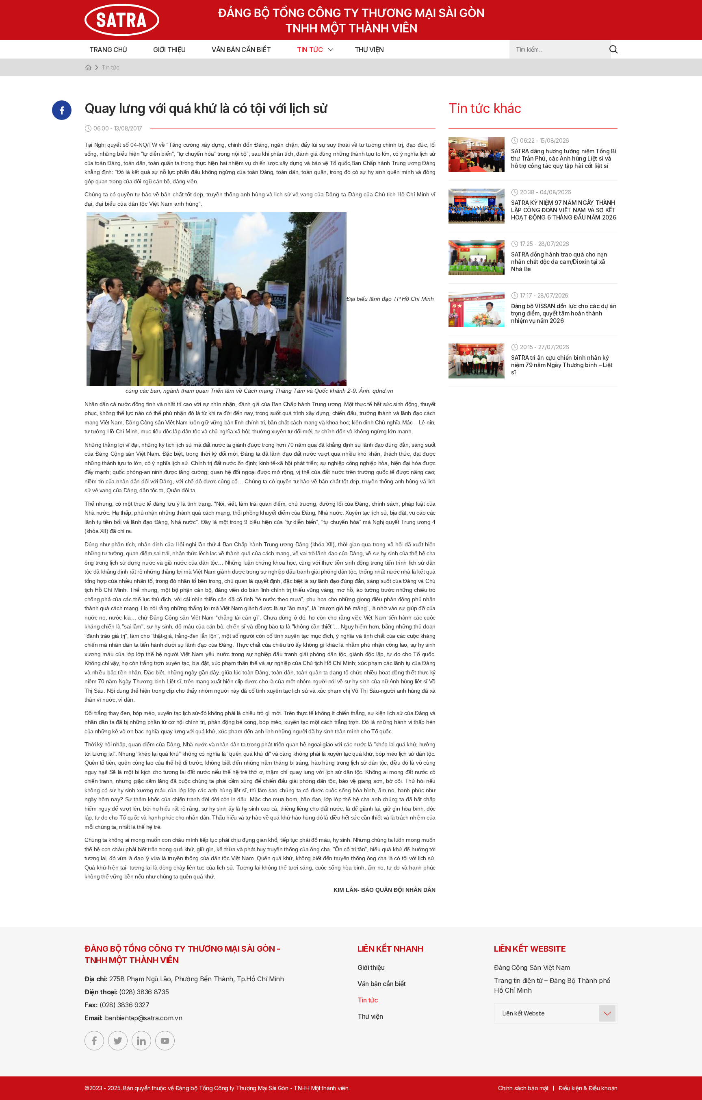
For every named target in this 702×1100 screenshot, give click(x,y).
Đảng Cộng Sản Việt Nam (532, 967)
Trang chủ (108, 50)
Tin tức (310, 50)
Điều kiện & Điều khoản (588, 1088)
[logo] (268, 20)
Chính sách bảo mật (523, 1088)
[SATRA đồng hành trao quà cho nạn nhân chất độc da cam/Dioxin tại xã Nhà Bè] (476, 257)
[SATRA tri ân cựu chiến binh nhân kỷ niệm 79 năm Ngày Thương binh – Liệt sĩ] (476, 360)
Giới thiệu (169, 50)
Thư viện (369, 50)
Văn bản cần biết (241, 50)
